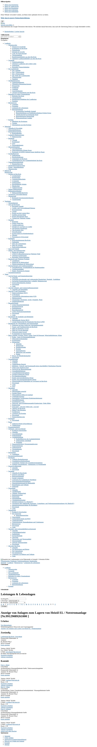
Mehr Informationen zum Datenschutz (12, 28)
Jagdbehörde (16, 534)
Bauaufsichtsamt (13, 303)
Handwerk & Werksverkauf (20, 262)
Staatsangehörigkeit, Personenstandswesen (25, 444)
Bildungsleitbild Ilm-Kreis (20, 193)
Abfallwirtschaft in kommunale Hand (27, 114)
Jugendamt (11, 388)
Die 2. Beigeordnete (18, 74)
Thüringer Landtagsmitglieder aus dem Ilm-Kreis (26, 58)
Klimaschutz (16, 342)
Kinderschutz (16, 405)
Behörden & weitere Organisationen (19, 94)
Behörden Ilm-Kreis (18, 96)
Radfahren (11, 238)
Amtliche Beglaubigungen (20, 459)
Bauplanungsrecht (17, 306)
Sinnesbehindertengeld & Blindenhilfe (23, 483)
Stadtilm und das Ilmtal (19, 215)
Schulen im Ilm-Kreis (14, 174)
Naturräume (15, 65)
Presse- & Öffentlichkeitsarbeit (21, 356)
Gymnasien (15, 181)
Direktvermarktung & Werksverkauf (23, 264)
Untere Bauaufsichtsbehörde (20, 305)
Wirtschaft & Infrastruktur (19, 339)
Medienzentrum (17, 298)
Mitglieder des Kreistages (19, 121)
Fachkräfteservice (13, 154)
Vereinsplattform (17, 55)
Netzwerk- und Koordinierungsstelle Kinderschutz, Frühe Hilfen (31, 403)
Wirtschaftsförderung (14, 130)
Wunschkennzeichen (22, 515)
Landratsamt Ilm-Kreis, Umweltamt (11, 636)
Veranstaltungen (13, 203)
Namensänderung (17, 446)
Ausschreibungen (17, 91)
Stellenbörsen (16, 155)
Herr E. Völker (5, 687)
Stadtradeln (15, 242)
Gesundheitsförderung (18, 371)
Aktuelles (15, 277)
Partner (18, 354)
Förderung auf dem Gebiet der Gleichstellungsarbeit (27, 325)
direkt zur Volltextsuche (12, 6)
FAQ (13, 143)
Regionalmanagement (14, 131)
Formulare (15, 106)
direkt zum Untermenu (11, 10)
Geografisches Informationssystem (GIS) (24, 296)
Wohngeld (15, 486)
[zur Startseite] (3, 23)
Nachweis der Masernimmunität (21, 369)
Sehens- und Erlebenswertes (16, 250)
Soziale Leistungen (17, 478)
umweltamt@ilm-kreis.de (13, 652)
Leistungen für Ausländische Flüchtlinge (24, 480)
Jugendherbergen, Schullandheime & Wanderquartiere (28, 267)
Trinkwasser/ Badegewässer (20, 367)
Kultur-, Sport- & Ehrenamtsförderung (23, 337)
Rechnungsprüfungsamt (15, 456)
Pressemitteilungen (17, 145)
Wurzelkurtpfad (16, 232)
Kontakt (7, 743)
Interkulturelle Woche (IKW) (20, 320)
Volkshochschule (17, 187)
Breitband (11, 138)
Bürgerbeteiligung (17, 109)
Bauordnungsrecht (17, 310)
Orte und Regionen (14, 204)
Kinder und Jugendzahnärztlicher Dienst (24, 379)
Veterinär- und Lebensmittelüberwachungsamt (22, 529)
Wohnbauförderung (18, 301)
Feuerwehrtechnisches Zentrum (21, 283)
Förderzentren (16, 182)
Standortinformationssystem (16, 165)
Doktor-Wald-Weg (17, 223)
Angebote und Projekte (19, 413)
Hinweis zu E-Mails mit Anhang (14, 741)
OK (2, 21)
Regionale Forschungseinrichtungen (23, 198)
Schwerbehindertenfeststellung (21, 481)
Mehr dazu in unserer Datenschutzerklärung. (15, 18)
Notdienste (15, 87)
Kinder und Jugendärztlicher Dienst (22, 378)
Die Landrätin (16, 70)
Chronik (14, 140)
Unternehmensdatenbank (15, 162)
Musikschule (16, 186)
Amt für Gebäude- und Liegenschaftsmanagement (23, 288)
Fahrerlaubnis (16, 517)
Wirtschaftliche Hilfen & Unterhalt (22, 395)
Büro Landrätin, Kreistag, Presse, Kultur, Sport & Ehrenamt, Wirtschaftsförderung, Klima (35, 335)
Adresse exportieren (7, 657)
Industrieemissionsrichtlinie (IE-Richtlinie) (24, 505)
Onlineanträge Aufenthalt (23, 440)
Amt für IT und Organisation (17, 291)
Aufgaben (15, 104)
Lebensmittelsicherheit (18, 532)
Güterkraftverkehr (17, 520)
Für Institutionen (17, 553)
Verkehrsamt (12, 510)
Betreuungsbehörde (18, 476)
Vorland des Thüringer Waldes (21, 218)
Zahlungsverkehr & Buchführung (22, 423)
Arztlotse (15, 362)
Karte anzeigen (5, 645)
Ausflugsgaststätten (18, 269)
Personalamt (12, 452)
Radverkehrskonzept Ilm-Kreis (21, 240)
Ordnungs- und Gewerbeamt (16, 429)
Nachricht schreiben (7, 655)
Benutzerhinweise (17, 164)
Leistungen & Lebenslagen (20, 108)
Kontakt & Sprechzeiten (19, 430)
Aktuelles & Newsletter (15, 128)
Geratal (14, 211)
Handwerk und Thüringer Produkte (18, 259)
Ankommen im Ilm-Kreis (19, 159)
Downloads (15, 284)
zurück (3, 731)
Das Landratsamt (13, 69)
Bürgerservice (12, 103)
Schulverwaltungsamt (14, 466)
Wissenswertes (12, 45)
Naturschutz (15, 496)
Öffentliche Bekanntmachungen (21, 84)
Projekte (18, 349)
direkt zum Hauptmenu (11, 8)
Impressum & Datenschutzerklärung (15, 739)
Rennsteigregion (17, 210)
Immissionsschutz (17, 495)
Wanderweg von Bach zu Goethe (22, 227)
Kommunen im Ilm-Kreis (19, 48)
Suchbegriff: (4, 599)
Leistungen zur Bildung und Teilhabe (23, 554)
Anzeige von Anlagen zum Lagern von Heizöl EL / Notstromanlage (21, 628)
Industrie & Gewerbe (18, 52)
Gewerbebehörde (17, 434)
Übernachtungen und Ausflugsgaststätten (20, 266)
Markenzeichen (16, 137)
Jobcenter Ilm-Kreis (14, 546)
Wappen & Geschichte (19, 47)
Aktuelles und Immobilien (20, 289)
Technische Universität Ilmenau (17, 194)
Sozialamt (11, 471)
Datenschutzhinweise (18, 417)
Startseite (3, 563)
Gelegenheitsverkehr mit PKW (21, 519)
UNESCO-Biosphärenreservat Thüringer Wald (26, 254)
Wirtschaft (8, 126)
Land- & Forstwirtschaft (19, 53)
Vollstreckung (16, 425)
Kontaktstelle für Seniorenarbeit (21, 333)
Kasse (10, 422)
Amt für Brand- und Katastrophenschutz (20, 276)
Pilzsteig (14, 235)
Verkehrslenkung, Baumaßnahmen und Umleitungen (28, 522)
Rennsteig (15, 221)
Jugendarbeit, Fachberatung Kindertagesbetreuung (27, 398)
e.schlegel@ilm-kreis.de (13, 724)
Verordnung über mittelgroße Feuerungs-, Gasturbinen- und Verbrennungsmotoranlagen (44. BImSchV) (43, 503)
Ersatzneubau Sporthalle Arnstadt (26, 111)
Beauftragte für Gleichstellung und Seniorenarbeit (23, 323)
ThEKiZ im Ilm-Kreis (18, 408)
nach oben (8, 731)
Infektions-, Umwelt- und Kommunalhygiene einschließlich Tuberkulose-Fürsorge (36, 366)
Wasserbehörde (16, 498)
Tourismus (8, 201)
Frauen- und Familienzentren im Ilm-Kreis (24, 327)
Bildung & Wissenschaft (8, 171)
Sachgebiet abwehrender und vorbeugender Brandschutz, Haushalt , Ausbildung (36, 279)
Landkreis (8, 43)
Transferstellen (16, 199)
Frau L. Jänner (5, 665)
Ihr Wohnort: (4, 602)
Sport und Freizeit (13, 249)
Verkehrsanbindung (18, 62)
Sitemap (7, 744)
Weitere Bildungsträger (15, 189)
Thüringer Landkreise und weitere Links (24, 64)
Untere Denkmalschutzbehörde (21, 311)
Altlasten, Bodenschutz (19, 493)
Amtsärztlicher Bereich (19, 364)
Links (14, 286)
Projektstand (16, 142)
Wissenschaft (12, 196)
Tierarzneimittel (16, 541)
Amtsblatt (15, 89)
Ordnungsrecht (16, 447)
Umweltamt (11, 488)
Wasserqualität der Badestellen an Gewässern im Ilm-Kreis (29, 381)
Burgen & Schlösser (18, 252)
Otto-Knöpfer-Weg (17, 230)
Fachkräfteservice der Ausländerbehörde (28, 439)
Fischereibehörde (17, 536)
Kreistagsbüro (16, 340)
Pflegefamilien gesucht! (19, 391)
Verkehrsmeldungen (18, 82)
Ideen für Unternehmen (19, 244)
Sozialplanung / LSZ (18, 401)
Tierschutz (15, 537)
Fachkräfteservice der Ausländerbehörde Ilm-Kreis (27, 160)
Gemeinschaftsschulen (18, 179)
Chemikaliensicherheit (18, 500)
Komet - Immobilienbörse (16, 167)
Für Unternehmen (17, 551)
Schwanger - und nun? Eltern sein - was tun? (25, 407)
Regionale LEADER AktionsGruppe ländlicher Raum (28, 152)
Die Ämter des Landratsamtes (21, 75)
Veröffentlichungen (14, 81)
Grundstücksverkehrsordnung (21, 461)
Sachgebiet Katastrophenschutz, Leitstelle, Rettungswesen (29, 281)
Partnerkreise (16, 50)
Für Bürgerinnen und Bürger (20, 549)
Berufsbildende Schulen (19, 184)
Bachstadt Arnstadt (17, 206)
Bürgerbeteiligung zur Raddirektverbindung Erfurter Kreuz (33, 113)
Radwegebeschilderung (19, 247)
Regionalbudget (17, 133)
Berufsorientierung (17, 157)
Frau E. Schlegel (6, 709)
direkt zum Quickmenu (11, 5)
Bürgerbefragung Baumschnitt (25, 116)
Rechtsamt (11, 457)
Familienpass (16, 412)
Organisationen (16, 97)
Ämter (6, 274)
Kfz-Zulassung (16, 513)
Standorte (15, 79)
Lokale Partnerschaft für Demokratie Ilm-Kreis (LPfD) (28, 322)
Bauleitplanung (16, 308)
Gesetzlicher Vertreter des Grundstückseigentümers (27, 463)
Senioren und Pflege (18, 474)
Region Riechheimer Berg (20, 216)
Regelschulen (16, 177)
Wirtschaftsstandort (14, 147)
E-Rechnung (16, 294)
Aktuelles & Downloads (19, 473)
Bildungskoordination (14, 191)
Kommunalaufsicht (14, 427)
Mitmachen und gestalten (23, 352)
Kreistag (10, 120)
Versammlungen (17, 449)
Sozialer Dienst (16, 393)
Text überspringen (6, 625)
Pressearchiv (16, 86)
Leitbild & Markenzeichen (16, 135)
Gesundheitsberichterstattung (20, 373)
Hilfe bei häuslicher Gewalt (20, 328)
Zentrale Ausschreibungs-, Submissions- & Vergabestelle (29, 464)
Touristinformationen (14, 272)
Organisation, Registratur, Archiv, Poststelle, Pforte (27, 300)
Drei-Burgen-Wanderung (19, 228)
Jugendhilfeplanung (18, 400)
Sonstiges (15, 101)
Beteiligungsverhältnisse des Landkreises (24, 99)
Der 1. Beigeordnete (18, 72)
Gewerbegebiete (17, 148)
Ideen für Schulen (17, 245)
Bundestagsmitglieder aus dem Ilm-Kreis (24, 57)
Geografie (11, 60)
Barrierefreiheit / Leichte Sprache (14, 31)
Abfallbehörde (16, 491)
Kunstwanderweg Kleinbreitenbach (22, 233)
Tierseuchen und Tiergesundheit (21, 539)
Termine (14, 123)
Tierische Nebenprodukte (19, 542)
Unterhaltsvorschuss (18, 396)
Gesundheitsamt (13, 359)
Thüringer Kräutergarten (19, 255)
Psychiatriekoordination (19, 376)
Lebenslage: (4, 601)
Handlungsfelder (21, 347)
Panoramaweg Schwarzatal (20, 237)
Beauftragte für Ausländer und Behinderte (20, 317)
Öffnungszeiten (16, 77)
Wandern (11, 220)
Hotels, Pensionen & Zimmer (21, 271)
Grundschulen (16, 176)
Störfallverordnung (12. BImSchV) (22, 502)
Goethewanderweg (17, 225)
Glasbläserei (15, 260)
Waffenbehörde (16, 435)
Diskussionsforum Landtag (24, 118)
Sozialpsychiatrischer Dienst (20, 374)
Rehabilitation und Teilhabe (20, 485)
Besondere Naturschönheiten (20, 67)
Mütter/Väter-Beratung (19, 410)
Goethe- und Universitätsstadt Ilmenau (23, 208)
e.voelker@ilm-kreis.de (13, 702)
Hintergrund (19, 345)
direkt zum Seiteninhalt (11, 11)
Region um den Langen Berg (21, 213)
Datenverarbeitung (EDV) (20, 293)
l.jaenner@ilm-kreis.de (12, 680)
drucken (14, 731)
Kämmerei (11, 418)
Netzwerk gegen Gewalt (19, 332)
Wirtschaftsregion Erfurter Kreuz (22, 150)
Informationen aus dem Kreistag (21, 125)
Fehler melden (9, 738)
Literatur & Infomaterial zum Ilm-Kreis (23, 92)
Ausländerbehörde (17, 437)
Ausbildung (15, 454)
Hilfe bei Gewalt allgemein (20, 330)
